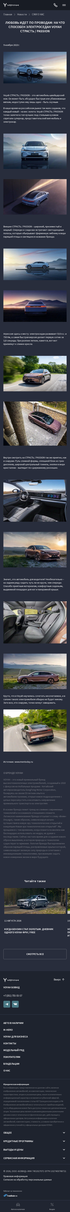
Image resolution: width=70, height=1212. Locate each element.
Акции (52, 1209)
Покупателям (11, 1057)
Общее (7, 1132)
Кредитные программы (18, 1141)
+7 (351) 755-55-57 (12, 995)
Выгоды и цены (13, 1149)
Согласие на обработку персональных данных (27, 1179)
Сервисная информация (18, 1158)
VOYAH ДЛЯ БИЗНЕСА (15, 1036)
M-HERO (8, 1029)
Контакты (9, 1043)
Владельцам (11, 1063)
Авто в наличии (13, 1023)
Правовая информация (15, 1176)
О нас (6, 1070)
